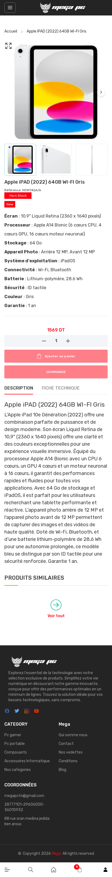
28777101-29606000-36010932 (24, 807)
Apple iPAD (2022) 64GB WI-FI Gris (56, 31)
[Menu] (7, 870)
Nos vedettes (71, 752)
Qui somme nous (73, 735)
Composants (15, 752)
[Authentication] (105, 870)
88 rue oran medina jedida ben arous (26, 821)
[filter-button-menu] (10, 7)
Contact (66, 743)
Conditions (68, 761)
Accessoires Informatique (27, 761)
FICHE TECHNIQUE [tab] (61, 388)
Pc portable (14, 743)
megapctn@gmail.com (24, 795)
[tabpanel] (56, 482)
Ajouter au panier (60, 356)
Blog (62, 769)
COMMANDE (56, 372)
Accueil (10, 31)
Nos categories (17, 769)
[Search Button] (30, 869)
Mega (56, 853)
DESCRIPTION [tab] (18, 388)
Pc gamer (12, 735)
